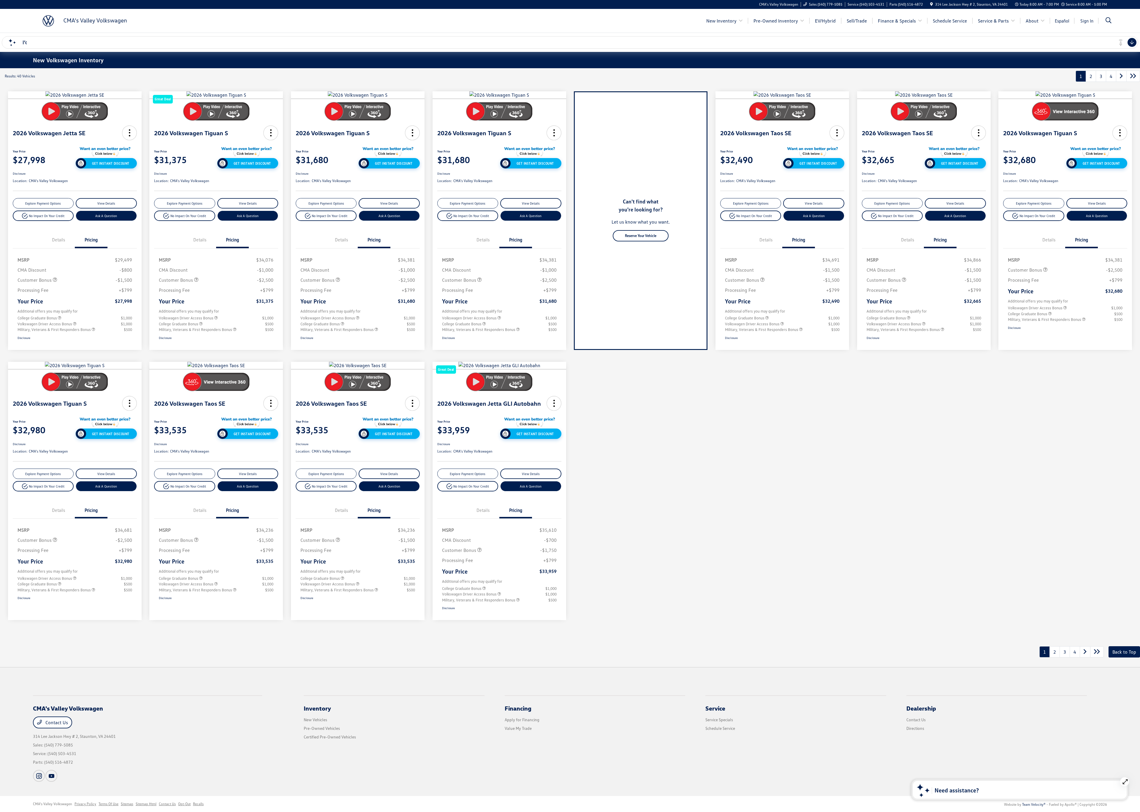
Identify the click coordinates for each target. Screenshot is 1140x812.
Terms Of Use (108, 804)
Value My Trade (518, 728)
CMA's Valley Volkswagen (52, 804)
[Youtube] (51, 776)
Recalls (198, 804)
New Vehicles (315, 719)
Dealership (921, 708)
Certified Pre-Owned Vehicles (330, 736)
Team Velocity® (1034, 804)
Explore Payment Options (43, 203)
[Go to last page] (1133, 76)
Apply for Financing (522, 719)
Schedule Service (720, 728)
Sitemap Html (146, 804)
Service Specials (719, 719)
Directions (915, 728)
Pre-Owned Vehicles (322, 728)
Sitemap (127, 804)
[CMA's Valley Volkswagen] (84, 20)
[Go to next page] (1121, 76)
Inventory (317, 708)
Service (715, 708)
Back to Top (1124, 652)
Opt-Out (184, 804)
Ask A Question (106, 216)
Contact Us (56, 722)
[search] (1109, 21)
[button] (129, 132)
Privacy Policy (85, 804)
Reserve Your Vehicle (640, 235)
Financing (518, 708)
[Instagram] (39, 776)
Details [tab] (58, 239)
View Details (106, 203)
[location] (931, 4)
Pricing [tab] (91, 239)
